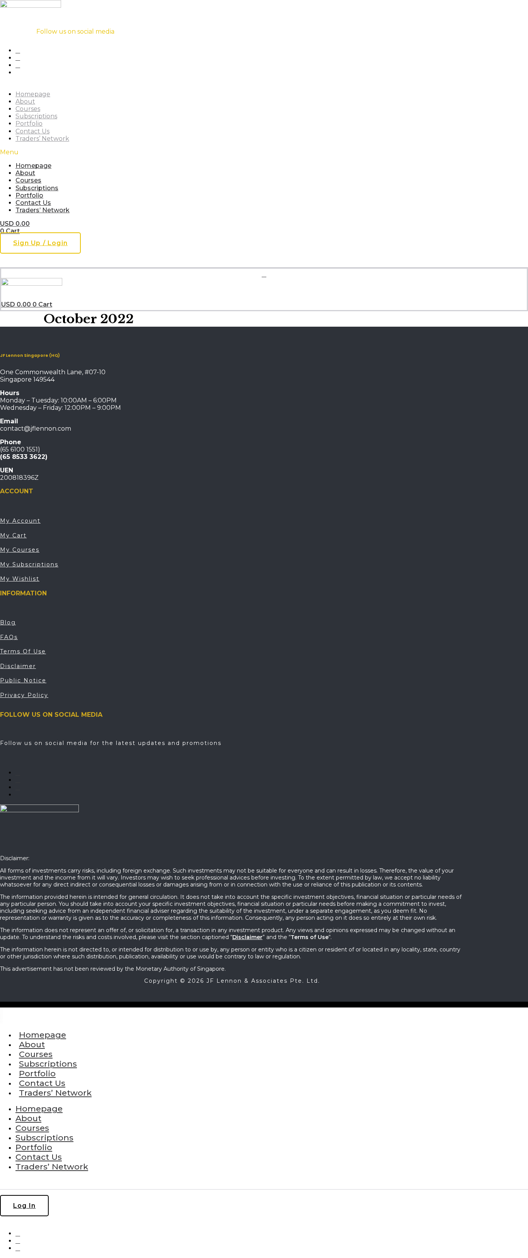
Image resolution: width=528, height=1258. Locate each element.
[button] (155, 152)
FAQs (9, 637)
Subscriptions (36, 116)
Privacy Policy (24, 695)
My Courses (19, 549)
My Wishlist (19, 578)
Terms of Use (23, 651)
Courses (27, 109)
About (25, 101)
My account (20, 520)
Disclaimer (18, 666)
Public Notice (23, 680)
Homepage (32, 94)
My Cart (13, 535)
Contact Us (32, 131)
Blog (8, 622)
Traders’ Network (42, 138)
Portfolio (29, 123)
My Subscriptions (29, 564)
